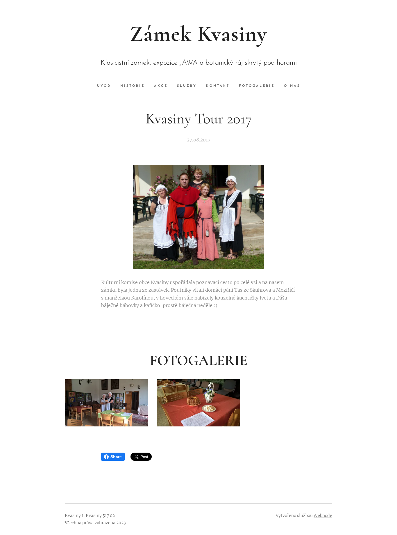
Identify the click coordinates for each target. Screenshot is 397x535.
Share (116, 456)
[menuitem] (106, 86)
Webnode (323, 515)
